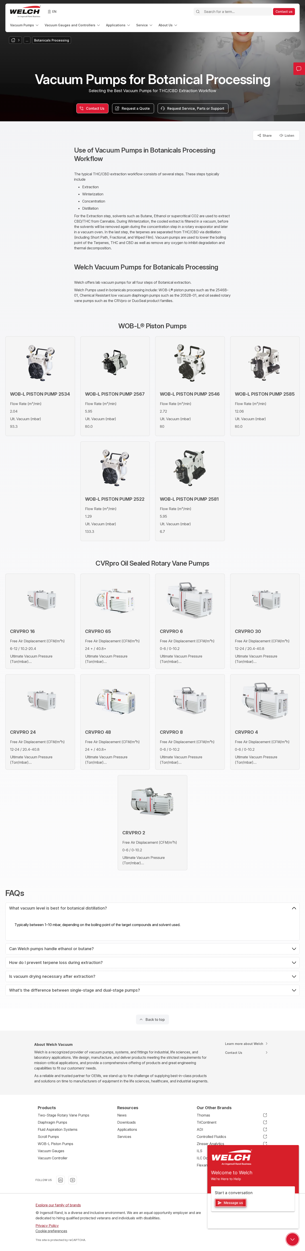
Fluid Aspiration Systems (57, 1129)
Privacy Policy (47, 1225)
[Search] (198, 12)
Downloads (126, 1122)
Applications (127, 1129)
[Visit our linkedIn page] (60, 1180)
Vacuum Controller (52, 1158)
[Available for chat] (292, 1239)
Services (124, 1136)
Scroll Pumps (48, 1136)
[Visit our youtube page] (72, 1180)
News (122, 1115)
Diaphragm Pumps (52, 1122)
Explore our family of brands (58, 1205)
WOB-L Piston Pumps (55, 1143)
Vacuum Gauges (51, 1151)
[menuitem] (24, 25)
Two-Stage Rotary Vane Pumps (63, 1115)
